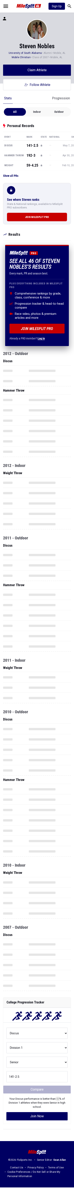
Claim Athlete (37, 70)
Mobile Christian (21, 57)
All (15, 111)
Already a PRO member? (27, 338)
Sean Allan (59, 1159)
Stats (8, 98)
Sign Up (57, 6)
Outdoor (59, 111)
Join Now (37, 1116)
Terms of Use (56, 1167)
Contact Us (16, 1167)
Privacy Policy (36, 1167)
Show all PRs (10, 175)
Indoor (37, 111)
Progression (61, 98)
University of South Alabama (25, 53)
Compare (37, 1089)
